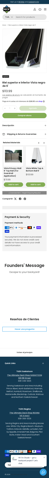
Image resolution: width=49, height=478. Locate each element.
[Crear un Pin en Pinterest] (24, 198)
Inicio (4, 25)
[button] (40, 9)
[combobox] (24, 17)
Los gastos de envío (11, 95)
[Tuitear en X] (15, 198)
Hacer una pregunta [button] (24, 329)
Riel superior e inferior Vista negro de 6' (22, 25)
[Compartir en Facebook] (20, 198)
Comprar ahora (24, 115)
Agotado (33, 108)
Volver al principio (24, 352)
